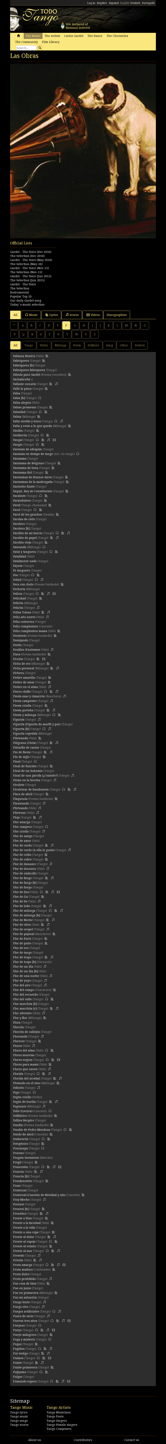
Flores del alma (24, 1050)
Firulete (18, 784)
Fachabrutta (21, 379)
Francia (18, 1171)
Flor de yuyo (22, 980)
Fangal (17, 440)
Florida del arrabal (26, 1078)
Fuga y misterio (24, 1339)
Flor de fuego (22, 887)
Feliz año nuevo (24, 617)
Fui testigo (20, 1353)
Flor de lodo (21, 906)
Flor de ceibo (22, 854)
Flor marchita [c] (25, 1008)
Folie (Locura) (22, 1111)
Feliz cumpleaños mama (30, 631)
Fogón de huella (24, 1101)
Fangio (17, 444)
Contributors (83, 1440)
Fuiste (17, 1362)
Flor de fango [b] (24, 882)
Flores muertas (23, 1055)
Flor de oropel (23, 929)
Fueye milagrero (24, 1334)
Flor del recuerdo (25, 994)
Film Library (51, 42)
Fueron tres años (25, 1320)
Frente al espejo (24, 1241)
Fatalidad (19, 556)
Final (16, 761)
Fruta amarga (22, 1264)
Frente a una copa (26, 1232)
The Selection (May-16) (26, 264)
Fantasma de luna (25, 468)
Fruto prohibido (24, 1278)
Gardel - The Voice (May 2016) (31, 260)
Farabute (19, 495)
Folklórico (20, 1115)
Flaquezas (20, 798)
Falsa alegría (22, 402)
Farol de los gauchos (27, 514)
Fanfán (18, 430)
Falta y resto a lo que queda (32, 426)
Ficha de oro (22, 663)
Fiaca (16, 654)
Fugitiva (19, 1348)
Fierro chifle (22, 691)
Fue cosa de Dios (24, 1283)
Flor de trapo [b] (24, 962)
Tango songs (19, 1420)
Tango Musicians (59, 1412)
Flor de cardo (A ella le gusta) (34, 850)
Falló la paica (22, 388)
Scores (74, 315)
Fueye (17, 1330)
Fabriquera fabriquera (29, 370)
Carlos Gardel (73, 35)
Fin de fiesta (22, 752)
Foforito (18, 1087)
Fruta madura (23, 1269)
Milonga (60, 345)
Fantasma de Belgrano (28, 463)
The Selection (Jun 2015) (27, 280)
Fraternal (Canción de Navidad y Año (39, 1195)
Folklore (93, 345)
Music (33, 315)
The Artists (52, 35)
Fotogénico (20, 1143)
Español (114, 2)
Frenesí (18, 1204)
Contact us (131, 1440)
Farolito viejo (22, 542)
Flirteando (20, 808)
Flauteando (21, 803)
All (15, 315)
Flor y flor (20, 1017)
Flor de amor (22, 840)
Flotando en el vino (26, 1083)
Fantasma (20, 458)
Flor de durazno (24, 868)
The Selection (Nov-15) (26, 272)
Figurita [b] (21, 729)
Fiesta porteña (23, 710)
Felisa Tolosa (22, 612)
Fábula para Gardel (26, 374)
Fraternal (20, 1190)
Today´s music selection (27, 304)
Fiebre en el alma (25, 687)
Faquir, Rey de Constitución (32, 491)
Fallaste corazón (24, 384)
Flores (17, 1045)
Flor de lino (21, 892)
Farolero (19, 523)
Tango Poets (55, 1416)
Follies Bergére (23, 1120)
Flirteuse (19, 812)
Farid (16, 505)
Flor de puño (22, 943)
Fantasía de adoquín (27, 449)
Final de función (25, 766)
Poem (77, 345)
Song (109, 345)
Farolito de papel (25, 537)
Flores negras (22, 1059)
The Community (26, 42)
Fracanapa (20, 1148)
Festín (17, 645)
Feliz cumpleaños (25, 626)
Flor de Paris (22, 938)
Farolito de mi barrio (27, 533)
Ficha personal (23, 668)
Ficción (18, 659)
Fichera (18, 673)
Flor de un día (23, 966)
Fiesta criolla (22, 705)
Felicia (17, 593)
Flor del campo (23, 990)
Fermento (20, 635)
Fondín (18, 1125)
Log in (91, 2)
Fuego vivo (20, 1306)
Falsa (16, 393)
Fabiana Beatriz (24, 356)
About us (34, 1440)
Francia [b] (21, 1176)
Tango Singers (57, 1420)
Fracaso (18, 1153)
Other (124, 345)
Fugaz (17, 1344)
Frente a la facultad (27, 1223)
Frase (17, 1185)
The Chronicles (117, 35)
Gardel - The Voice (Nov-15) (29, 268)
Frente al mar (22, 1251)
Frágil (17, 1162)
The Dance (94, 35)
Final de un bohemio (28, 770)
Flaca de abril (22, 794)
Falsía (17, 416)
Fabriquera (21, 360)
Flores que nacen (25, 1069)
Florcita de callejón (26, 1031)
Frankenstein (22, 1181)
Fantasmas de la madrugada (33, 481)
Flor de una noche (26, 976)
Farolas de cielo (24, 519)
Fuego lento (21, 1302)
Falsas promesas (24, 407)
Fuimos (18, 1358)
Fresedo (18, 1255)
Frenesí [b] (21, 1209)
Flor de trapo (22, 957)
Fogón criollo (22, 1097)
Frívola (18, 1260)
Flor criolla (21, 831)
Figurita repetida (25, 733)
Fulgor (17, 1376)
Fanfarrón (20, 435)
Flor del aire (22, 985)
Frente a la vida (24, 1227)
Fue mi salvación (25, 1297)
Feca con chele (23, 584)
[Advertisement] (83, 261)
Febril (17, 579)
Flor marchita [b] (25, 1003)
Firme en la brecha (26, 780)
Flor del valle (22, 999)
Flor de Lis (20, 896)
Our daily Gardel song (25, 300)
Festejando (20, 640)
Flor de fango (22, 878)
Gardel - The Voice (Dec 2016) (30, 252)
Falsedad (19, 412)
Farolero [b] (21, 528)
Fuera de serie (23, 1316)
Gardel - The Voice (23, 284)
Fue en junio (22, 1288)
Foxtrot (140, 345)
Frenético (20, 1213)
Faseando (19, 547)
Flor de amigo (22, 836)
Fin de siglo (21, 756)
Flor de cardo (22, 845)
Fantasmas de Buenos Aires (32, 477)
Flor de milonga (24, 910)
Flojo (16, 817)
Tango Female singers (62, 1424)
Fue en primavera (25, 1292)
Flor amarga (21, 822)
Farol (16, 509)
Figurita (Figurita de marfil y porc (37, 724)
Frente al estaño (24, 1246)
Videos (95, 315)
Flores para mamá (25, 1064)
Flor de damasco (24, 864)
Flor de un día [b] (25, 971)
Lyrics (53, 315)
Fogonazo (19, 1106)
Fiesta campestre (25, 701)
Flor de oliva (22, 924)
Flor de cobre (22, 859)
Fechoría (19, 589)
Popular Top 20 (21, 296)
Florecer (19, 1041)
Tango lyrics (19, 1412)
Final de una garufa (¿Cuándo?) (35, 775)
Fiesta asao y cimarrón (29, 696)
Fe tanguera (21, 570)
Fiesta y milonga (24, 715)
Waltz (44, 345)
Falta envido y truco (27, 421)
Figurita (18, 719)
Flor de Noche (23, 920)
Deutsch (135, 2)
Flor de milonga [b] (26, 915)
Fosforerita (20, 1139)
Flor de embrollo (25, 873)
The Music (33, 35)
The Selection (19, 288)
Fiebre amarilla (24, 677)
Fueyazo (19, 1325)
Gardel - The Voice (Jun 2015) (30, 276)
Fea (15, 575)
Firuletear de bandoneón (31, 789)
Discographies (117, 315)
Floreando (20, 1036)
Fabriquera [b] (23, 365)
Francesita (20, 1167)
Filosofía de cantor (26, 747)
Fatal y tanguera (24, 551)
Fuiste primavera (25, 1367)
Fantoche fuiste (24, 486)
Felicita (18, 603)
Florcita (18, 1027)
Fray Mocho (21, 1199)
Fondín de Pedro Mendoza (31, 1129)
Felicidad (19, 598)
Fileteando (20, 738)
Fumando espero (25, 1381)
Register (102, 2)
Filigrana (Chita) (24, 742)
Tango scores (19, 1424)
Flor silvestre (22, 1013)
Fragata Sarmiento (26, 1157)
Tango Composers (59, 1428)
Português (148, 2)
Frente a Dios (22, 1218)
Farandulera (22, 500)
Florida (18, 1073)
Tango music (19, 1416)
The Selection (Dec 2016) (27, 256)
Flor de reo (21, 948)
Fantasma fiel (22, 472)
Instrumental (19, 292)
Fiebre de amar (24, 682)
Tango (28, 345)
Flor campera (22, 826)
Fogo (16, 1092)
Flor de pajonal (23, 934)
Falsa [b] (19, 398)
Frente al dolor (23, 1237)
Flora (16, 1022)
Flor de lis (20, 901)
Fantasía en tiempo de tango (33, 454)
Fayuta (17, 565)
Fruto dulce (21, 1274)
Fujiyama (19, 1372)
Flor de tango (22, 952)
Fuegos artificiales (26, 1311)
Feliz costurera (23, 621)
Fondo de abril (23, 1134)
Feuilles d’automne (26, 649)
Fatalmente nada (25, 561)
